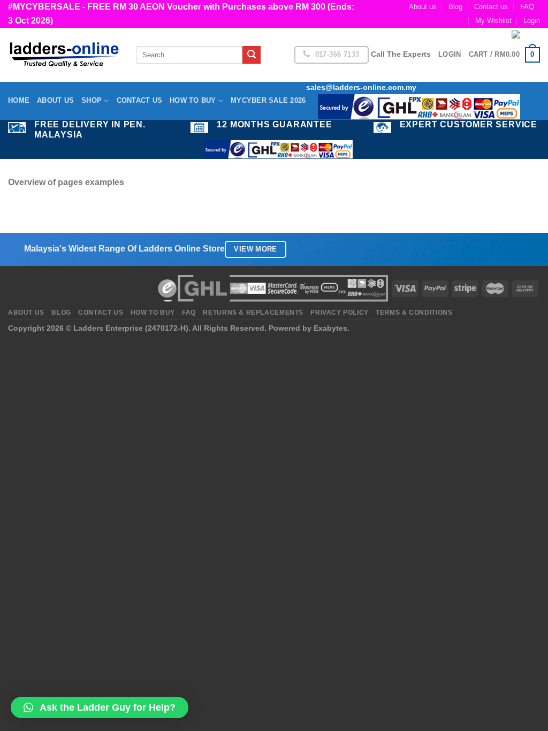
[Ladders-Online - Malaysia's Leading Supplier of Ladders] (64, 54)
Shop (91, 100)
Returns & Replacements (253, 312)
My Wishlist (493, 21)
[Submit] (251, 55)
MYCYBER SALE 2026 (268, 100)
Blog (455, 7)
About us (423, 7)
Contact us (491, 7)
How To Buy (193, 100)
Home (18, 100)
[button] (99, 707)
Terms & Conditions (414, 312)
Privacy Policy (339, 312)
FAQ (527, 7)
